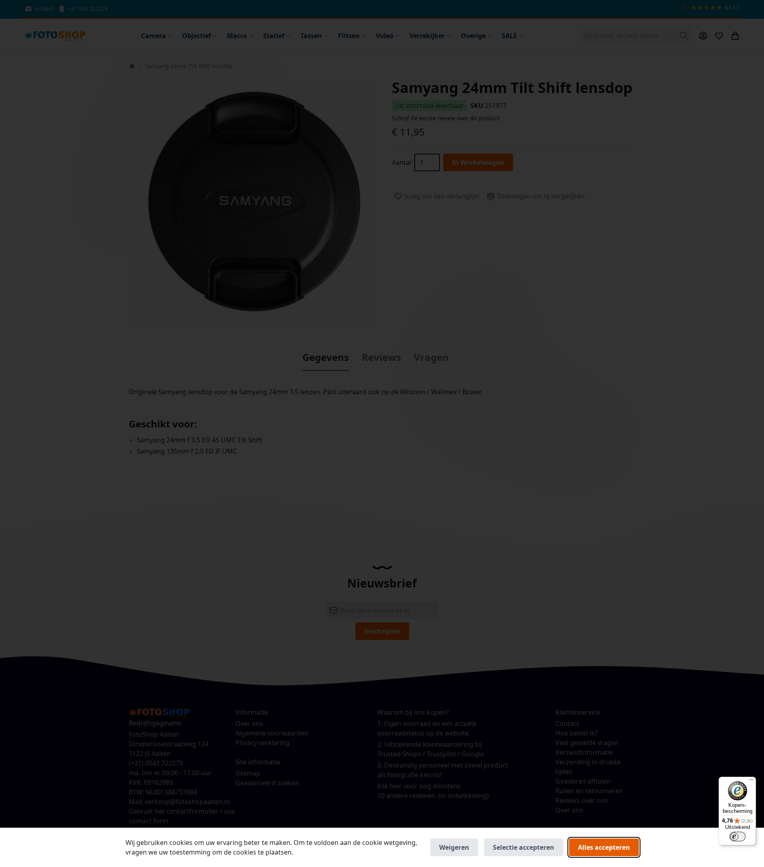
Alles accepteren (604, 847)
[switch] (738, 836)
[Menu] (751, 781)
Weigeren (454, 847)
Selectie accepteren (523, 847)
